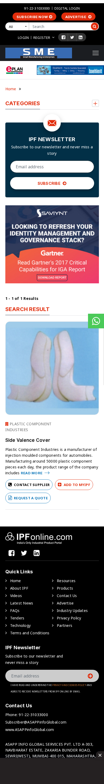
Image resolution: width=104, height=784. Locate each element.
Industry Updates (72, 610)
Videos (16, 595)
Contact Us (67, 595)
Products (65, 588)
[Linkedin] (80, 37)
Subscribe (50, 183)
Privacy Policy (69, 617)
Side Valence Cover (27, 440)
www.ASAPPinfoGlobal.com (29, 729)
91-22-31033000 (37, 8)
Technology (20, 625)
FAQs (15, 610)
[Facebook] (63, 37)
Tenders (17, 617)
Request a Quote (30, 498)
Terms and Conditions (30, 632)
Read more (32, 473)
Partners (64, 625)
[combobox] (18, 26)
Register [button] (41, 37)
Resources (66, 580)
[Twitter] (72, 37)
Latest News (21, 603)
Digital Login (67, 8)
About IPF (19, 588)
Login (23, 37)
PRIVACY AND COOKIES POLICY (69, 685)
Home (10, 88)
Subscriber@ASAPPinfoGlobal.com (36, 722)
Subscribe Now (32, 17)
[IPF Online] (38, 52)
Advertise (76, 17)
